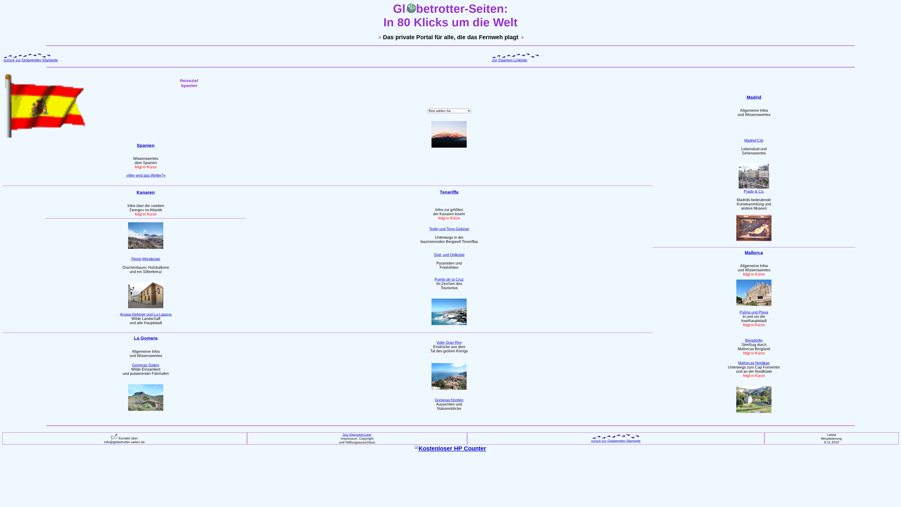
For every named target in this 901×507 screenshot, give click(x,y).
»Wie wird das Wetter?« (146, 175)
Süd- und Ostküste (449, 255)
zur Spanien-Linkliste (509, 60)
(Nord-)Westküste (145, 259)
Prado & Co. (754, 191)
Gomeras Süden (145, 365)
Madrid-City (754, 140)
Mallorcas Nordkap (754, 363)
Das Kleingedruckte (357, 435)
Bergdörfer (754, 340)
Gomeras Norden (449, 400)
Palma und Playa (754, 312)
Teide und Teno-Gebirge (449, 229)
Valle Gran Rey (449, 343)
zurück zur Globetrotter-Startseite (31, 60)
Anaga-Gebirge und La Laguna (146, 314)
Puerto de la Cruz (449, 279)
